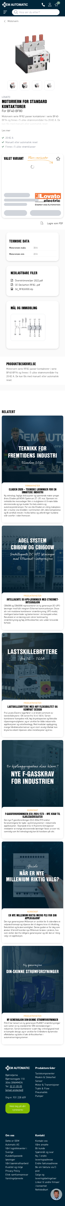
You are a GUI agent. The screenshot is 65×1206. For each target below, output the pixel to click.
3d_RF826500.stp (24, 289)
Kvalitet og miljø (14, 1167)
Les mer (6, 130)
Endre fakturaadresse (46, 1163)
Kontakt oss (41, 1140)
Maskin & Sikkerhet (45, 1077)
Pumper (39, 1096)
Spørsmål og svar (44, 1152)
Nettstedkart (41, 1189)
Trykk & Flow (42, 1088)
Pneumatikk (41, 1092)
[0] (56, 4)
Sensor (38, 1081)
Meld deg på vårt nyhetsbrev (18, 1108)
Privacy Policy (12, 1170)
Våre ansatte (41, 1144)
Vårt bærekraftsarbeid (16, 1163)
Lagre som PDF (55, 223)
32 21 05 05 (16, 1086)
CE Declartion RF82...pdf (27, 284)
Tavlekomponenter (45, 1073)
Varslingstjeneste (14, 1178)
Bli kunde (40, 1148)
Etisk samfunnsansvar (16, 1174)
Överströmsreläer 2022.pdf (29, 280)
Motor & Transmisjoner (47, 1084)
